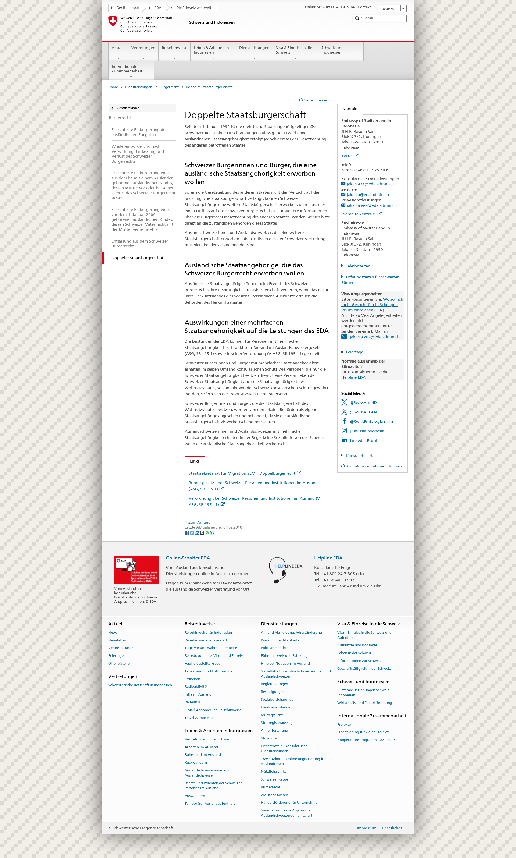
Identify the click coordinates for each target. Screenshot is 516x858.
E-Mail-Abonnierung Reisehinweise (213, 710)
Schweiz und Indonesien (332, 49)
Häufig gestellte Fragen (204, 663)
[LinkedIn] (197, 532)
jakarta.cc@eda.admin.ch (370, 183)
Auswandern (195, 796)
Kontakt (348, 108)
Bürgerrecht (169, 87)
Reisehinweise (174, 47)
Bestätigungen (273, 692)
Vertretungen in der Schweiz (208, 739)
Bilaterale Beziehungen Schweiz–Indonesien (364, 692)
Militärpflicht (272, 715)
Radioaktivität (196, 687)
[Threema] (202, 532)
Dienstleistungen (254, 47)
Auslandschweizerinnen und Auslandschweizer (208, 772)
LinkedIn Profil (363, 440)
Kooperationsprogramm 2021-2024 (366, 740)
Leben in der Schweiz (354, 653)
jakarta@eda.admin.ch (368, 194)
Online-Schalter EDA (188, 558)
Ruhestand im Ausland (203, 755)
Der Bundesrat (128, 8)
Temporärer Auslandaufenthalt (210, 804)
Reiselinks (192, 702)
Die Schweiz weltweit (193, 8)
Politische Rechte (274, 648)
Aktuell (118, 47)
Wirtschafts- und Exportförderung (364, 703)
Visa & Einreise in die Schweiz (294, 49)
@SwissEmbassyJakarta (371, 421)
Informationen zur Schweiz (359, 661)
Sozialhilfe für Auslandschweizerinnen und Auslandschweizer (296, 673)
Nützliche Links (273, 772)
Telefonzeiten (357, 266)
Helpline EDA (353, 377)
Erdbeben (192, 679)
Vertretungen (143, 47)
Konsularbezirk (359, 455)
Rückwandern (196, 762)
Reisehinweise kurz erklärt (206, 640)
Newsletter (117, 640)
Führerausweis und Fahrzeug (284, 656)
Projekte (344, 724)
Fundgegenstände (275, 707)
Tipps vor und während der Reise (211, 648)
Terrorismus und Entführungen (210, 671)
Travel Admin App (199, 718)
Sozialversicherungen (278, 699)
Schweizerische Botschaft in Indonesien (140, 685)
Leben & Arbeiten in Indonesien (211, 49)
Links (192, 461)
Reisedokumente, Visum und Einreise (214, 656)
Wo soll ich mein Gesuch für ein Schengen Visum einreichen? (372, 305)
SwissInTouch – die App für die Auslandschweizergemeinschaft (286, 812)
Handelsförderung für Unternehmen (290, 803)
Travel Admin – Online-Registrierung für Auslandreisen (293, 761)
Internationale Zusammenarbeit (127, 68)
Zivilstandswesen (274, 795)
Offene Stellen (120, 663)
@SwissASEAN (363, 411)
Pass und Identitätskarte (280, 640)
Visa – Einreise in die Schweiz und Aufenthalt (364, 635)
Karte (347, 155)
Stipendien (270, 738)
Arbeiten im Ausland (201, 747)
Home (113, 87)
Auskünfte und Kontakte (357, 645)
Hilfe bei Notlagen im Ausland (285, 663)
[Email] (212, 532)
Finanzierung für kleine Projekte (363, 732)
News (112, 632)
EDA (158, 8)
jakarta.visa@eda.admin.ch (372, 205)
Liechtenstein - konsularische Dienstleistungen (284, 748)
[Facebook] (187, 532)
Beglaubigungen (274, 684)
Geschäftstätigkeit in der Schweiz (364, 668)
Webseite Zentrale (358, 214)
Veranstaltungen (121, 648)
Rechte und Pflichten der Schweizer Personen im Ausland (213, 785)
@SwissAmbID (363, 402)
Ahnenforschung (274, 731)
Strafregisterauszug (277, 723)
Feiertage (355, 351)
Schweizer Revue (274, 779)
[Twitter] (192, 532)
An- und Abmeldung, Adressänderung (291, 632)
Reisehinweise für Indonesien (208, 632)
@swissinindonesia (366, 431)
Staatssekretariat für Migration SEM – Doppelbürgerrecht (242, 473)
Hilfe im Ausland (198, 694)
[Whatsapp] (207, 532)
